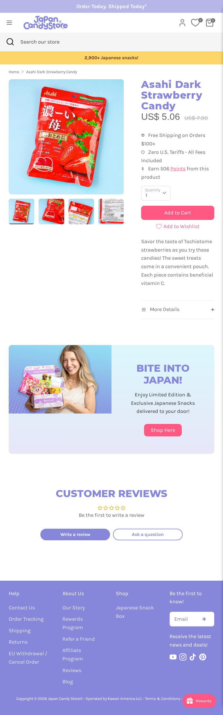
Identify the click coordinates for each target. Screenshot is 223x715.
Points (178, 168)
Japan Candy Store (64, 698)
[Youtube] (173, 656)
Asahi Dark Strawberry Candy (51, 72)
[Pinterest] (202, 656)
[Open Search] (10, 41)
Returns (18, 642)
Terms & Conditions (162, 698)
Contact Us (22, 607)
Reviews (71, 670)
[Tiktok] (192, 656)
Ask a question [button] (148, 534)
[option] (111, 57)
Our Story (73, 607)
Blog (67, 681)
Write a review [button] (75, 534)
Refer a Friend (78, 639)
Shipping (19, 630)
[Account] (182, 21)
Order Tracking (26, 619)
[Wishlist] (195, 23)
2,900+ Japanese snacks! (111, 57)
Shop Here (163, 430)
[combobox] (49, 41)
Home (14, 72)
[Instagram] (182, 656)
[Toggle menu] (9, 22)
